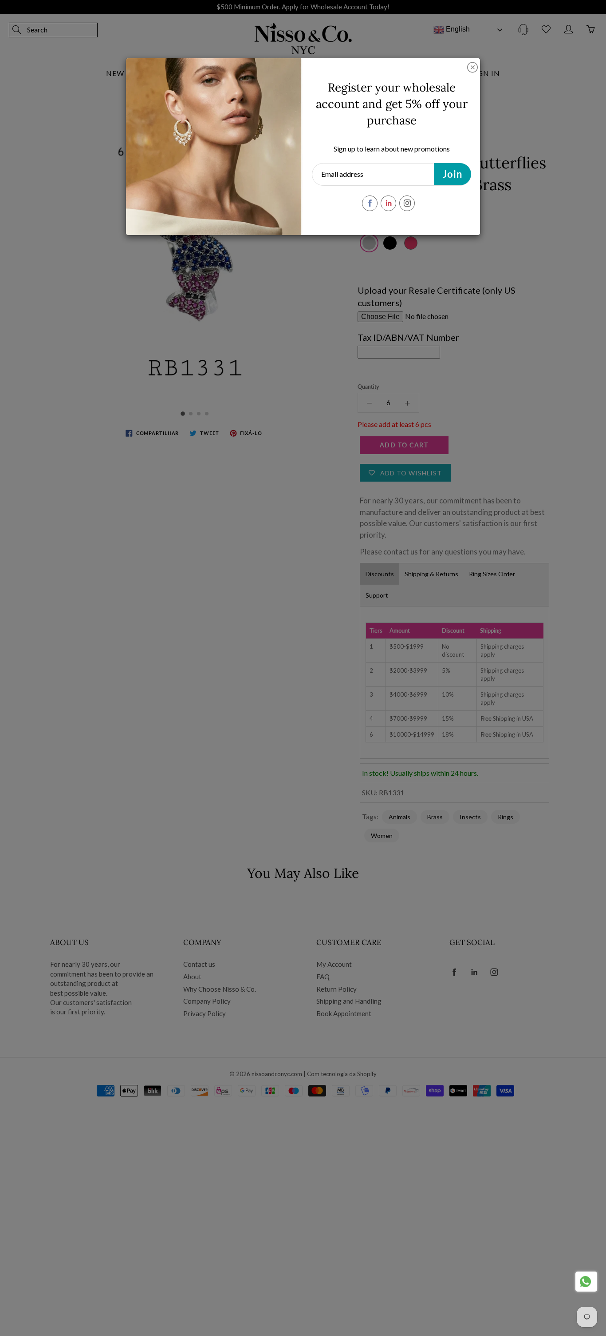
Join (452, 174)
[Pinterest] (388, 203)
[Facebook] (370, 203)
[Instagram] (407, 203)
